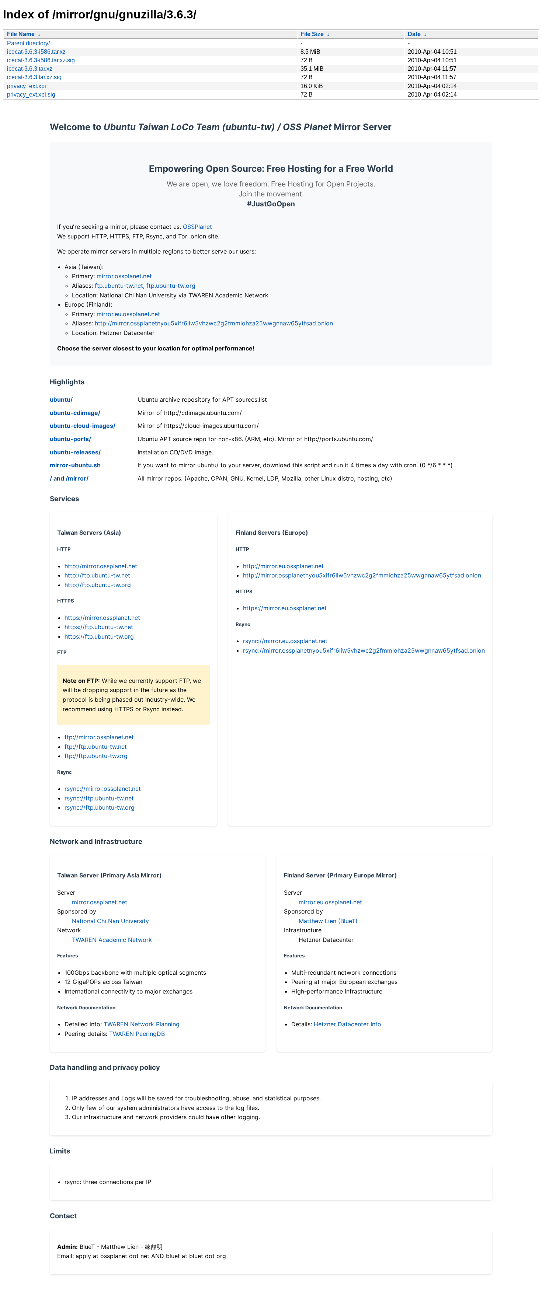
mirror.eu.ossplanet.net (128, 314)
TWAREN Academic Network (112, 939)
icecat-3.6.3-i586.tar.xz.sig (41, 60)
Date (414, 34)
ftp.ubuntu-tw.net (119, 285)
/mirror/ (77, 478)
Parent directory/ (28, 43)
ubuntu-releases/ (75, 452)
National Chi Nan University (110, 921)
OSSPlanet (197, 226)
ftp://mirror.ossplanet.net (99, 737)
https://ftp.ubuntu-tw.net (99, 627)
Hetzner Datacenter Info (347, 1024)
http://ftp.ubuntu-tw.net (97, 575)
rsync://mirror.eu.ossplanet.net (285, 641)
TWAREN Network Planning (142, 1024)
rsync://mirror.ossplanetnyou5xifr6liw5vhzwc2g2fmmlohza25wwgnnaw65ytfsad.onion (364, 650)
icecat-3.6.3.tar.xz (29, 69)
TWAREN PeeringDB (137, 1033)
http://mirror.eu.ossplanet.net (283, 566)
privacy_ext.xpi (26, 86)
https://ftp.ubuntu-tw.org (99, 636)
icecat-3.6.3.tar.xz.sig (34, 77)
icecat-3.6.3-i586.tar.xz (36, 52)
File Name (21, 34)
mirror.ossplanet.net (124, 276)
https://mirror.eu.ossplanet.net (285, 608)
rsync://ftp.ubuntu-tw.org (100, 807)
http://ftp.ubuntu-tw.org (98, 585)
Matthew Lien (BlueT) (328, 921)
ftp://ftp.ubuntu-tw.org (96, 756)
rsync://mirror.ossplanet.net (103, 788)
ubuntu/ (61, 399)
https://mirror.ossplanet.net (102, 617)
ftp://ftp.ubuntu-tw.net (96, 746)
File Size (312, 34)
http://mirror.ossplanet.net (101, 566)
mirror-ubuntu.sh (75, 465)
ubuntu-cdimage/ (75, 412)
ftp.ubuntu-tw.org (170, 285)
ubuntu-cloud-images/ (82, 425)
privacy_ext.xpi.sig (31, 94)
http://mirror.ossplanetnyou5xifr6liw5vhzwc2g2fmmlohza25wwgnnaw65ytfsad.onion (214, 323)
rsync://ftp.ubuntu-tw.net (99, 798)
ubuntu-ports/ (70, 439)
